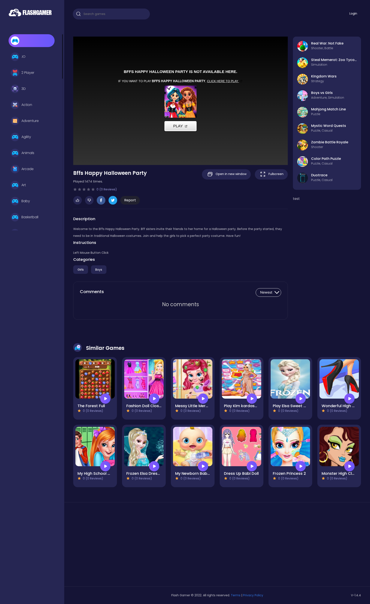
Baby (25, 201)
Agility (26, 136)
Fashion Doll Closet (144, 405)
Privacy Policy (253, 595)
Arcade (27, 168)
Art (23, 185)
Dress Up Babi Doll (241, 473)
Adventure (30, 120)
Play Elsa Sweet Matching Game (303, 405)
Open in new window (230, 174)
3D (23, 88)
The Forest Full (91, 405)
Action (26, 104)
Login (353, 13)
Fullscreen (275, 174)
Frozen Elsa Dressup (145, 473)
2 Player (27, 72)
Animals (27, 152)
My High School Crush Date (103, 473)
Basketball (29, 217)
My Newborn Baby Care (197, 473)
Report (130, 200)
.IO (23, 56)
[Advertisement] (119, 546)
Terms (235, 595)
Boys (98, 269)
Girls (81, 269)
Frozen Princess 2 (289, 473)
